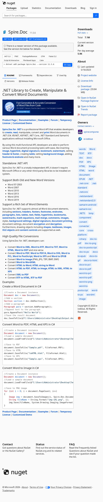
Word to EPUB (59, 256)
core (81, 230)
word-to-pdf (85, 277)
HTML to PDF (23, 268)
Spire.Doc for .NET (11, 129)
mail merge (41, 217)
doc (81, 157)
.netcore (83, 191)
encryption (39, 224)
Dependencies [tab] (45, 75)
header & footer (10, 153)
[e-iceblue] (80, 139)
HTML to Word (23, 265)
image (5, 150)
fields (37, 214)
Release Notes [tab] (27, 81)
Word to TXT (51, 247)
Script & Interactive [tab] (11, 60)
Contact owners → (86, 126)
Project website (89, 75)
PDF (81, 161)
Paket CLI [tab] (52, 56)
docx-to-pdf (85, 268)
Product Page (9, 120)
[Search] (96, 15)
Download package (86, 88)
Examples (43, 120)
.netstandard (85, 196)
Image (92, 166)
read (15, 132)
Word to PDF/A (38, 253)
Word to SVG (53, 253)
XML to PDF (22, 274)
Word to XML (23, 247)
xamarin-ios (85, 209)
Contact (7, 444)
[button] (67, 65)
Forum (54, 120)
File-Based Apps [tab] (29, 60)
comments (54, 217)
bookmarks (60, 214)
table (32, 153)
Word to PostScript (23, 256)
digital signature (31, 150)
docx (89, 157)
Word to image (24, 259)
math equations (25, 217)
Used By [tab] (62, 75)
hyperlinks (47, 214)
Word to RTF (37, 247)
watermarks (9, 217)
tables (24, 214)
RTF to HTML (23, 277)
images (65, 217)
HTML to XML (55, 268)
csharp (82, 238)
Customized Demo (22, 123)
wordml (91, 294)
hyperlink (15, 150)
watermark (59, 150)
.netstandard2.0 (87, 200)
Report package (89, 114)
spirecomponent (92, 131)
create (8, 132)
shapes (47, 227)
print (46, 132)
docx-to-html (90, 260)
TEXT (81, 153)
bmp (91, 213)
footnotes (46, 211)
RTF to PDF (36, 277)
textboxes (57, 227)
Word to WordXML (26, 262)
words (82, 149)
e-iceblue (88, 138)
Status (40, 444)
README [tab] (10, 75)
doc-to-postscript (88, 247)
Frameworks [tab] (26, 75)
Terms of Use (36, 487)
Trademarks (8, 490)
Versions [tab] (10, 81)
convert (83, 221)
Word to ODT (21, 250)
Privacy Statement (82, 487)
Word (92, 149)
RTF (89, 153)
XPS (89, 161)
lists (18, 214)
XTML (82, 170)
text (31, 214)
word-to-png (85, 281)
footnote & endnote (12, 157)
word (91, 170)
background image (53, 153)
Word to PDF (23, 253)
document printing (62, 220)
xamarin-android (87, 204)
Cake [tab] (42, 60)
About (25, 487)
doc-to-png (90, 243)
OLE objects (8, 230)
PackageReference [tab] (29, 56)
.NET (91, 179)
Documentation (27, 120)
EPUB (82, 179)
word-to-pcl (85, 273)
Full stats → (83, 32)
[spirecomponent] (80, 131)
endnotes (57, 211)
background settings (20, 220)
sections (16, 211)
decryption (56, 224)
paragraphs (8, 214)
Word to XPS (40, 256)
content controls (29, 230)
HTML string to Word (43, 265)
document (84, 174)
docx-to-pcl (85, 264)
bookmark (46, 150)
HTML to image (39, 268)
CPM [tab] (43, 56)
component (85, 217)
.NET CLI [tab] (7, 56)
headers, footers (31, 211)
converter (84, 226)
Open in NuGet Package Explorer (90, 99)
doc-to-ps (84, 251)
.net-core (83, 183)
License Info (87, 80)
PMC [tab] (16, 56)
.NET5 (82, 213)
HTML (82, 166)
